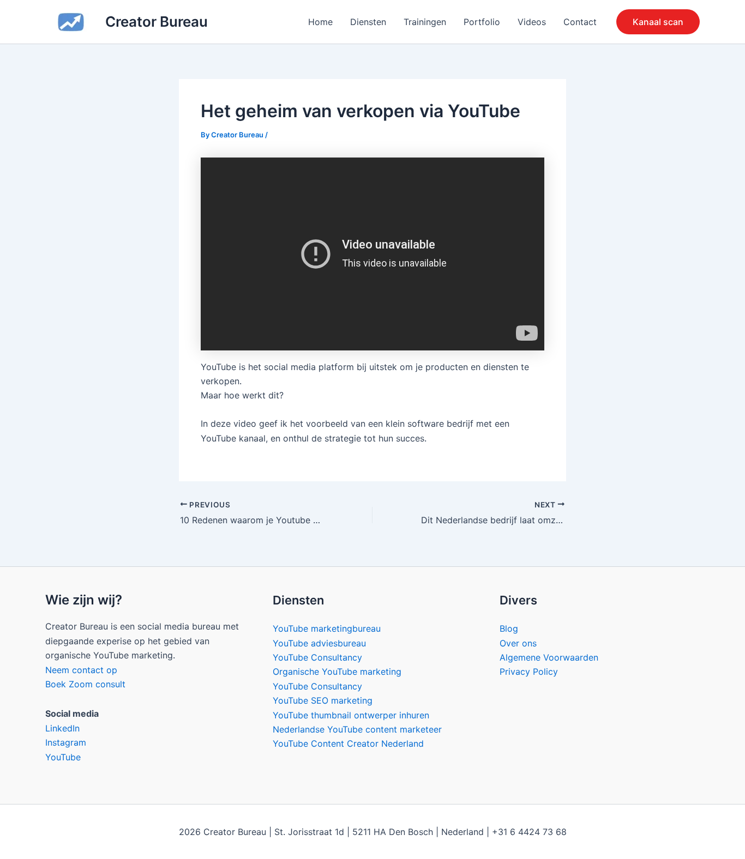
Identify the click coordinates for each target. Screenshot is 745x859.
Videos (532, 21)
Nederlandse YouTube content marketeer (357, 729)
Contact (580, 21)
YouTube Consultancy (317, 657)
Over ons (518, 643)
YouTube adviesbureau (319, 643)
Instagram (65, 742)
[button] (658, 21)
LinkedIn (62, 728)
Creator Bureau (156, 21)
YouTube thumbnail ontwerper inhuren (351, 715)
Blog (509, 628)
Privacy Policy (529, 671)
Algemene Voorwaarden (549, 657)
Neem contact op (81, 669)
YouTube (63, 757)
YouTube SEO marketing (322, 700)
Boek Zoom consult (85, 684)
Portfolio (482, 21)
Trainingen (425, 21)
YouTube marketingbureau (327, 628)
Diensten (368, 21)
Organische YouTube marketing (337, 671)
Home (320, 21)
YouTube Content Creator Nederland (348, 743)
